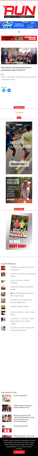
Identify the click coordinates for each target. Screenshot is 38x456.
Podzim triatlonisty (20, 395)
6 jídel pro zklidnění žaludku (19, 306)
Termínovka (19, 112)
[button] (19, 12)
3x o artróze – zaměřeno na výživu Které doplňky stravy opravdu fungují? (22, 321)
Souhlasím (19, 452)
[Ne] (35, 447)
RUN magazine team (21, 426)
